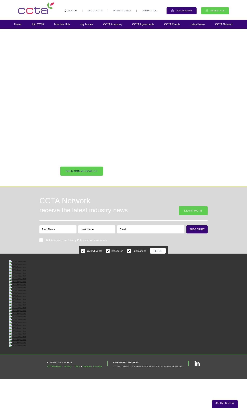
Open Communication (82, 171)
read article (34, 63)
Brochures (117, 250)
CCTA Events (172, 24)
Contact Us (149, 11)
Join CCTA (37, 24)
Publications (139, 250)
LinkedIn (97, 366)
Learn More (193, 210)
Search (72, 11)
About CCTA (95, 11)
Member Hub (217, 11)
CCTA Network (224, 24)
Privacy (68, 366)
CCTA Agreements (143, 24)
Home (17, 24)
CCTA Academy (184, 11)
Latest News (197, 24)
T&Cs (77, 366)
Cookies (87, 366)
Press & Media (122, 11)
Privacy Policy (76, 240)
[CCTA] (36, 8)
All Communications (71, 63)
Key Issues (86, 24)
